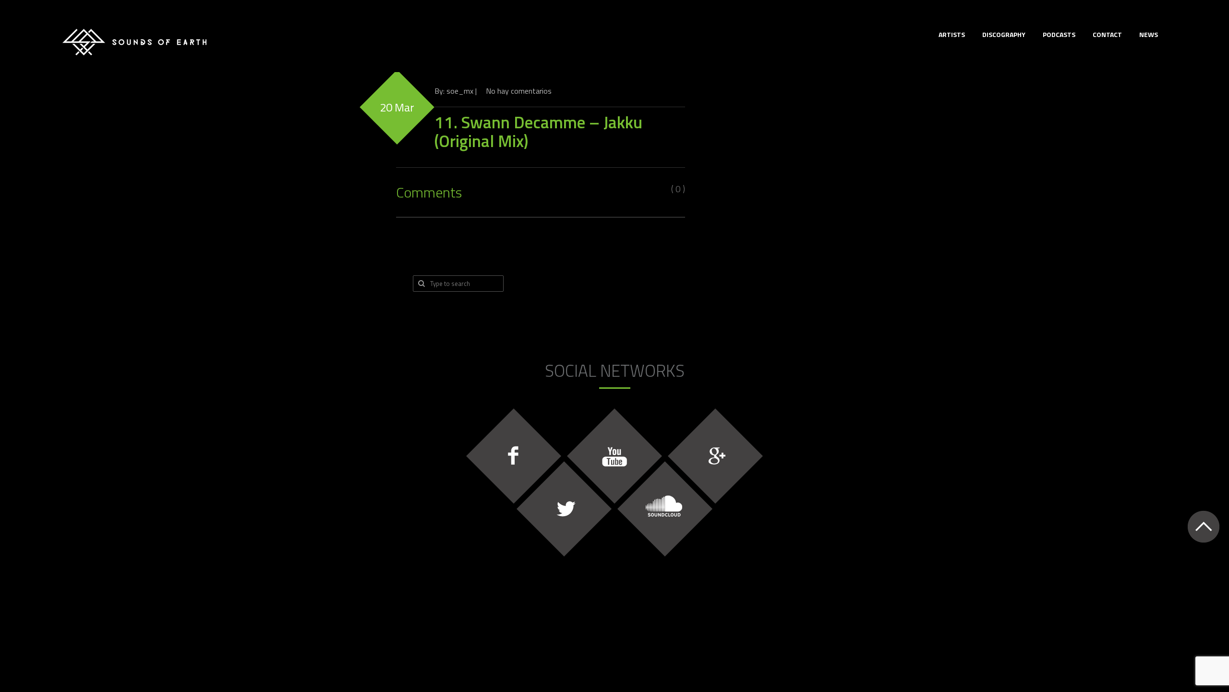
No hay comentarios (519, 91)
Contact (1107, 34)
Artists (952, 34)
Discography (1003, 34)
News (1148, 34)
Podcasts (1059, 34)
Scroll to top (1203, 526)
